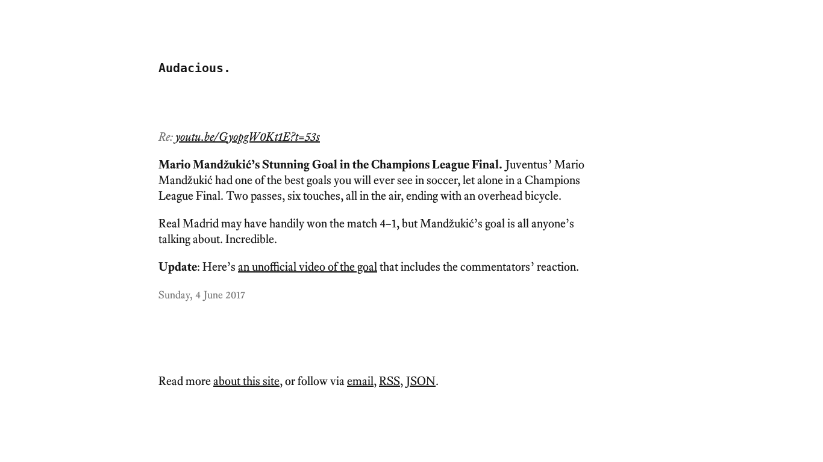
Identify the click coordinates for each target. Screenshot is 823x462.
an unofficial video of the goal (307, 266)
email (360, 381)
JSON (421, 381)
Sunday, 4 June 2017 (201, 294)
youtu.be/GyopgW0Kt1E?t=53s (247, 136)
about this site (246, 381)
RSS (389, 381)
